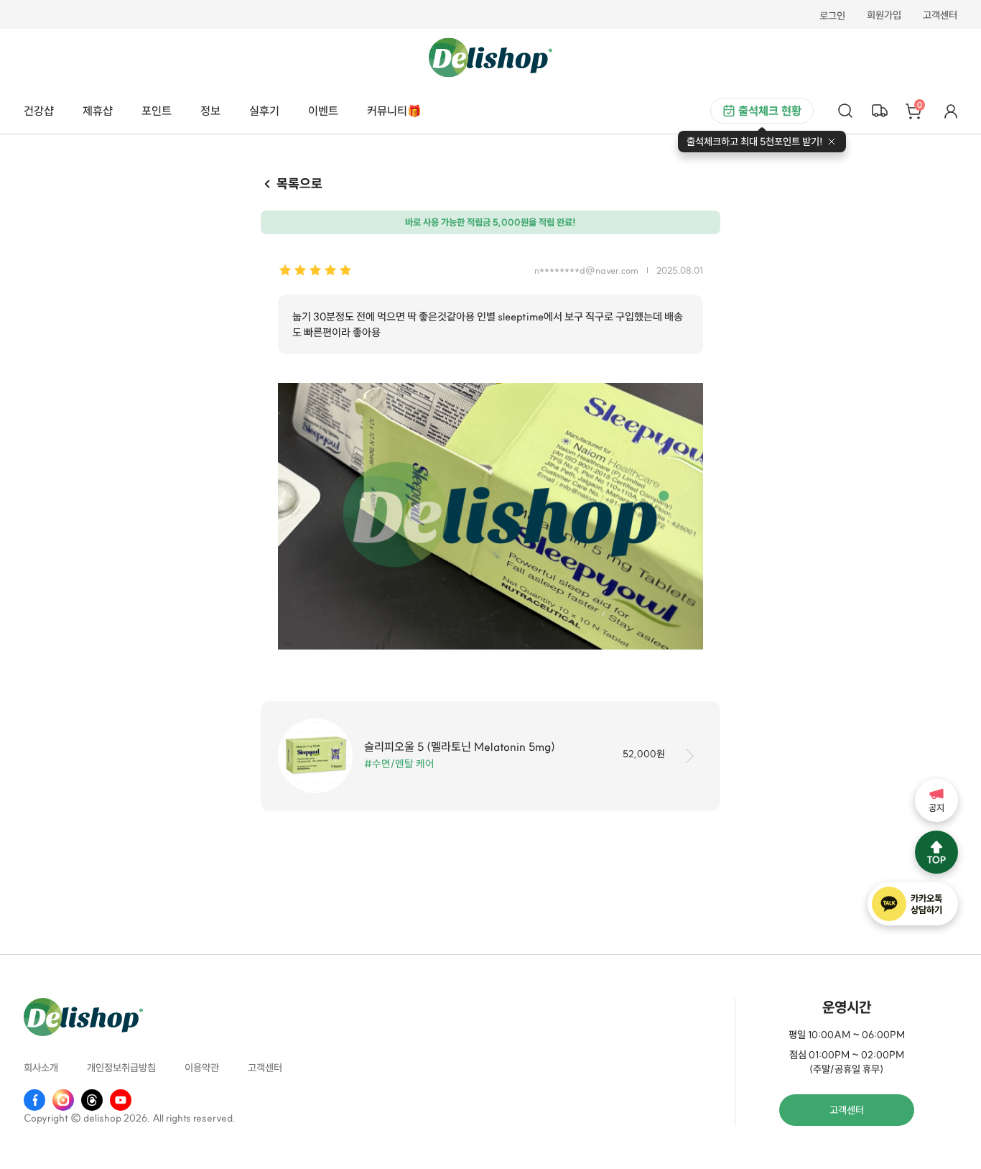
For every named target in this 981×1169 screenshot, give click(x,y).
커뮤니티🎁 (394, 110)
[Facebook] (34, 1100)
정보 (210, 110)
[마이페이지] (950, 111)
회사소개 (41, 1068)
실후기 (264, 110)
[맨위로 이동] (936, 852)
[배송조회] (879, 110)
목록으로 (299, 183)
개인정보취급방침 (121, 1068)
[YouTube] (120, 1100)
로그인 (832, 15)
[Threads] (92, 1100)
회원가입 (884, 15)
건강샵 (39, 110)
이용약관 (202, 1068)
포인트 (156, 110)
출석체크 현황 (769, 110)
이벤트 (323, 110)
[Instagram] (63, 1100)
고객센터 (940, 15)
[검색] (845, 110)
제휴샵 (98, 110)
